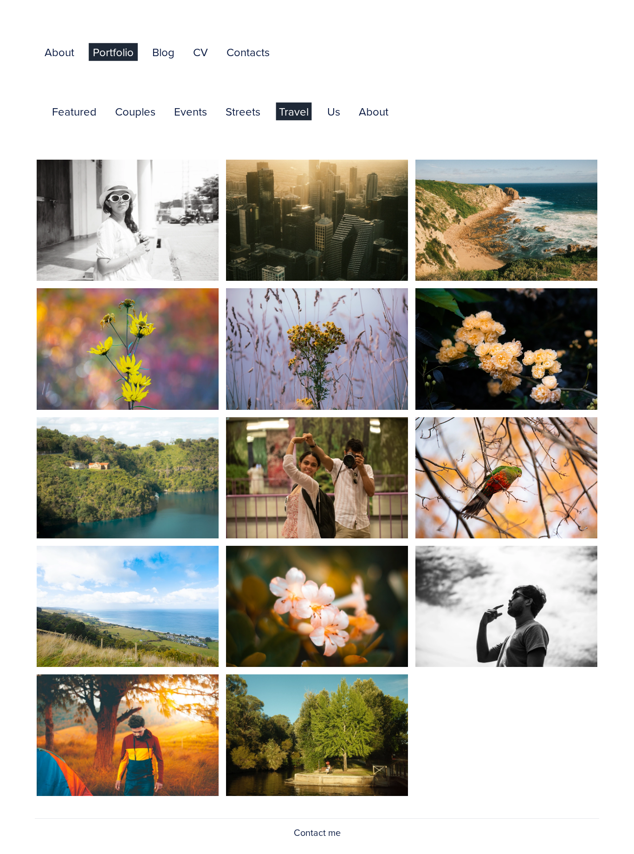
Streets (243, 111)
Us (333, 111)
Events (190, 111)
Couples (135, 111)
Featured (74, 111)
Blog (163, 52)
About (59, 52)
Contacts (248, 52)
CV (200, 52)
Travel (294, 111)
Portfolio (113, 52)
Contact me (317, 832)
